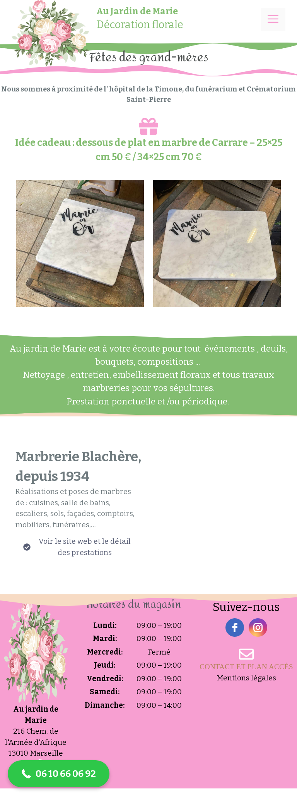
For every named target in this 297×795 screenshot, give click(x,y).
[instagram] (258, 627)
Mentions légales (246, 677)
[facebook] (234, 627)
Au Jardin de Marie (137, 11)
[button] (58, 773)
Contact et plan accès (246, 667)
